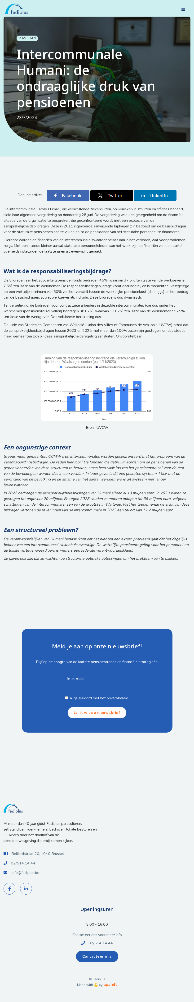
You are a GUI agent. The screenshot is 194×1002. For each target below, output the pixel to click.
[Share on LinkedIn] (155, 195)
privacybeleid (117, 698)
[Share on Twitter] (112, 195)
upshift (110, 984)
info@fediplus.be (25, 872)
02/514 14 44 (23, 863)
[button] (183, 9)
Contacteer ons (97, 956)
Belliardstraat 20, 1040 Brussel (37, 853)
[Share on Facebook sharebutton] (68, 195)
